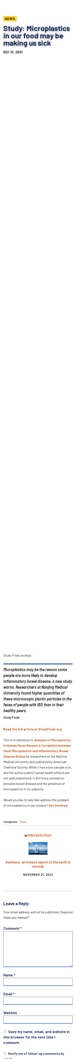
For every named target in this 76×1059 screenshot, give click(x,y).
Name (9, 975)
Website (10, 1012)
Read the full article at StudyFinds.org (32, 729)
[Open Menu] (66, 5)
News (10, 19)
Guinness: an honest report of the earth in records (38, 864)
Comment (12, 928)
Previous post (39, 835)
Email (9, 994)
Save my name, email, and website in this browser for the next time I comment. (36, 1037)
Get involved (58, 805)
